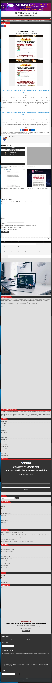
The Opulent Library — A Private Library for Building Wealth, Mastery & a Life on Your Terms (21, 534)
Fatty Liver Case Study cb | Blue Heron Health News (12, 188)
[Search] (50, 18)
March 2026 (4, 432)
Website (3, 223)
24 (4, 254)
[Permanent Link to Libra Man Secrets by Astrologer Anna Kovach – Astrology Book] (39, 178)
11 (11, 248)
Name (3, 218)
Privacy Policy (4, 582)
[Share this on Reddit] (27, 130)
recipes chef (12, 132)
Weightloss (3, 508)
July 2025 (3, 451)
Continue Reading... (26, 630)
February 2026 (4, 435)
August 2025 (4, 448)
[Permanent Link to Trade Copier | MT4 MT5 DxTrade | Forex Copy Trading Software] (26, 603)
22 (39, 251)
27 (25, 254)
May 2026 (3, 428)
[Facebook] (48, 18)
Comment (3, 203)
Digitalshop (3, 506)
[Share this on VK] (30, 130)
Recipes (26, 29)
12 (18, 248)
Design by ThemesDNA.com (26, 680)
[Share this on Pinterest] (25, 130)
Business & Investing (5, 511)
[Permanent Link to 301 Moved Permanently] (26, 46)
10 (4, 248)
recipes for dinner (29, 132)
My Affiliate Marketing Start (26, 13)
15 (39, 248)
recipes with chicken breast (17, 133)
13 (25, 248)
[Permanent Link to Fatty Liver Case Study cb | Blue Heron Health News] (13, 178)
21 (32, 251)
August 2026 (4, 421)
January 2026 (4, 437)
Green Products (4, 517)
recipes (7, 132)
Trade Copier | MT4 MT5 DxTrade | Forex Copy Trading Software (26, 624)
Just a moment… (4, 539)
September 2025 (5, 446)
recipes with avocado (44, 132)
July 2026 (3, 423)
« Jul (26, 259)
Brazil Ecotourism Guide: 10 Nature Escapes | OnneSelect (13, 541)
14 (32, 248)
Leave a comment (34, 33)
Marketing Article (5, 563)
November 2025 (5, 441)
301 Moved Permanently (26, 31)
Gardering (3, 515)
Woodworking (4, 570)
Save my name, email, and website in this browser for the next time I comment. (19, 225)
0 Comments (32, 625)
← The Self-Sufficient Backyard (8, 194)
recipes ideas (36, 132)
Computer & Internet (6, 513)
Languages (3, 522)
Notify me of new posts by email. (9, 229)
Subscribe (26, 489)
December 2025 (4, 439)
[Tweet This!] (20, 130)
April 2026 (3, 430)
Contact (3, 575)
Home (2, 504)
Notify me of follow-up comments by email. (11, 227)
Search (16, 646)
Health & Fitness (5, 520)
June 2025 (3, 453)
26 (18, 254)
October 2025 (4, 444)
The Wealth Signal (31, 166)
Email (2, 221)
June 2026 (3, 425)
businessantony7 (19, 33)
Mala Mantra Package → (45, 194)
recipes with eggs (27, 133)
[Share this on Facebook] (23, 130)
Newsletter (3, 579)
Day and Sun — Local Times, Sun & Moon (10, 537)
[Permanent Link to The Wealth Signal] (39, 156)
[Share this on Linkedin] (34, 130)
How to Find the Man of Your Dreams (9, 532)
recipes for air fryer (20, 132)
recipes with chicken (5, 133)
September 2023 (5, 455)
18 (11, 251)
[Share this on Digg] (32, 130)
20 (25, 251)
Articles (3, 527)
